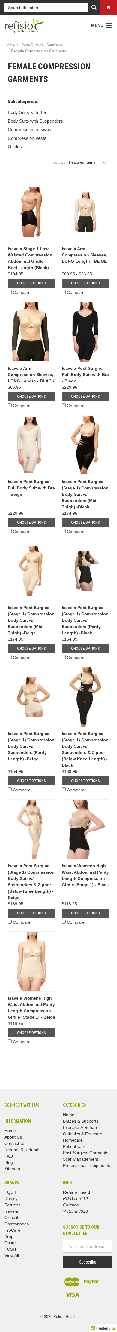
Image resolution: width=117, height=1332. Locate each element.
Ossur (10, 1242)
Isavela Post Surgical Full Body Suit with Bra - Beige (31, 488)
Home (10, 1130)
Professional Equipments (86, 1165)
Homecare (73, 1140)
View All (11, 1255)
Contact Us (15, 1143)
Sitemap (12, 1168)
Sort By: (59, 162)
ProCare (12, 1230)
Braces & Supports (80, 1121)
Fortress (12, 1204)
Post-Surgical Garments (85, 1152)
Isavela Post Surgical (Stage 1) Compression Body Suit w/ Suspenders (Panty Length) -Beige (31, 746)
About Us (13, 1137)
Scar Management (80, 1159)
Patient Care (75, 1146)
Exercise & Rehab (80, 1127)
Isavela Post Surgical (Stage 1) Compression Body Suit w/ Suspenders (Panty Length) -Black (85, 620)
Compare (22, 292)
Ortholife (12, 1217)
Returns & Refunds (22, 1149)
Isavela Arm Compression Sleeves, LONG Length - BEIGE (84, 255)
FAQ (8, 1156)
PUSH (10, 1249)
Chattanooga (16, 1223)
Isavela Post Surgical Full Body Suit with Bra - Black (85, 374)
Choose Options (31, 283)
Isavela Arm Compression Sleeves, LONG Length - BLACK (31, 374)
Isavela (11, 1211)
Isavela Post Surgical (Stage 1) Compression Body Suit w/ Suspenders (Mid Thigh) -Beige (31, 620)
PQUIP (10, 1192)
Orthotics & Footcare (82, 1133)
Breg (9, 1236)
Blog (8, 1162)
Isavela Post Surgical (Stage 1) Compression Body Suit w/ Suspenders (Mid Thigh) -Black (85, 494)
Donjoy (11, 1198)
